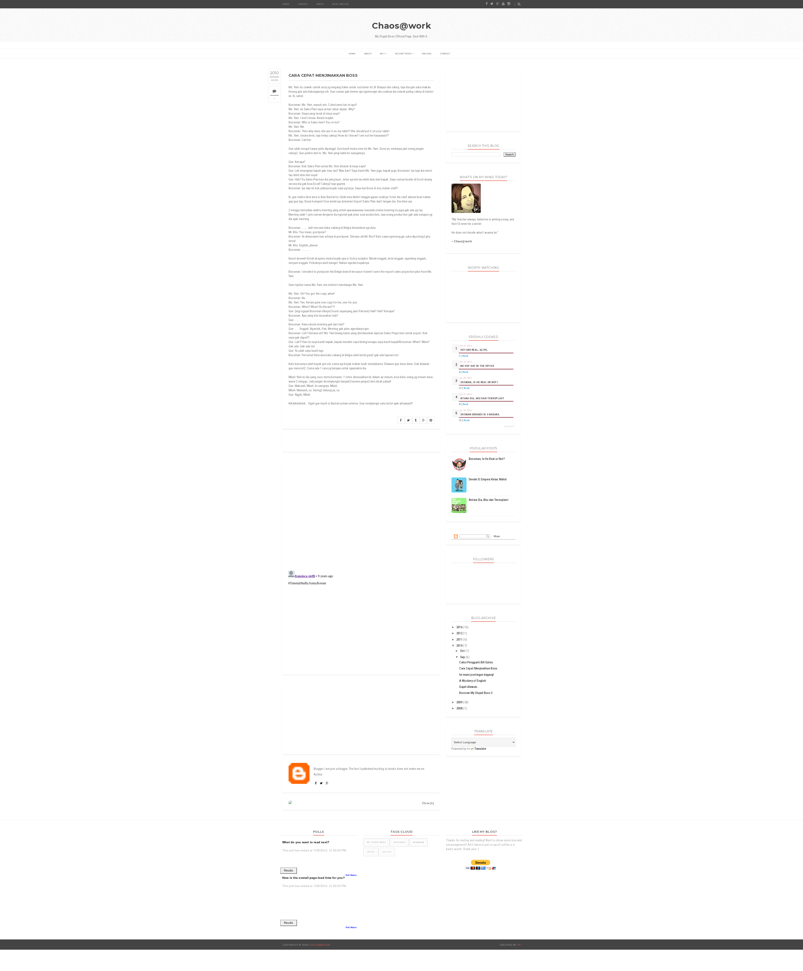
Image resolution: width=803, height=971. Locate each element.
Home (285, 4)
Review (386, 852)
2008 (459, 708)
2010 (459, 645)
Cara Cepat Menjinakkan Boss (478, 668)
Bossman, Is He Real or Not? (478, 382)
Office (371, 852)
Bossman (418, 842)
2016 (459, 627)
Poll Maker (351, 875)
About (320, 4)
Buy (382, 53)
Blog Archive (340, 4)
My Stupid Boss (376, 842)
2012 (459, 633)
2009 (459, 702)
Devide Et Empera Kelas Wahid (487, 479)
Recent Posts (403, 53)
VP (519, 944)
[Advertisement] (361, 720)
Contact (303, 4)
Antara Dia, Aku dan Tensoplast (481, 398)
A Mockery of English (472, 681)
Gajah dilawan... (469, 687)
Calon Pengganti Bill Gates (476, 662)
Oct (462, 651)
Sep (463, 657)
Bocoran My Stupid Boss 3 (475, 693)
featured (399, 842)
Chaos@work (401, 25)
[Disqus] (361, 513)
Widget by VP (509, 426)
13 (460, 388)
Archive (427, 53)
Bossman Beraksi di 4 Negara (479, 414)
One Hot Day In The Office (476, 365)
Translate (480, 749)
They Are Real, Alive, (473, 349)
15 (460, 420)
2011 (459, 639)
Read (465, 355)
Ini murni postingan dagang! (476, 675)
